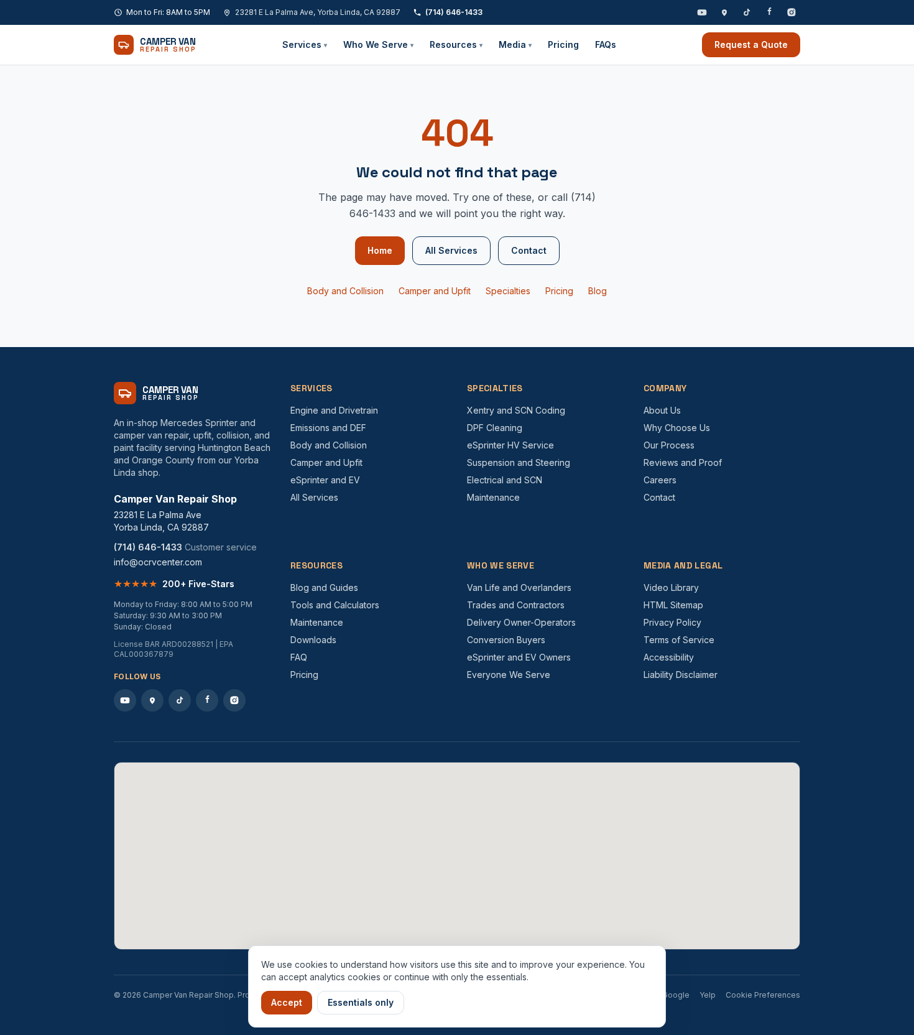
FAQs (605, 44)
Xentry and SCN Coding (516, 410)
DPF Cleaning (494, 427)
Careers (660, 480)
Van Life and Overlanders (519, 587)
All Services (451, 250)
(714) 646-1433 (453, 12)
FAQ (298, 657)
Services (304, 44)
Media (515, 44)
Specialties (508, 290)
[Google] (724, 12)
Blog (597, 290)
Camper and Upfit (435, 290)
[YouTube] (702, 12)
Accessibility (669, 657)
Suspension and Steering (518, 462)
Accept (286, 1002)
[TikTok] (746, 12)
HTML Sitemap (673, 605)
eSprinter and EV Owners (519, 657)
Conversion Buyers (506, 639)
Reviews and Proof (683, 462)
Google (676, 995)
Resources (456, 44)
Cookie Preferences (763, 995)
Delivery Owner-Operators (521, 622)
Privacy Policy (672, 622)
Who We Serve (378, 44)
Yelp (707, 995)
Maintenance (493, 497)
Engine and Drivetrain (334, 410)
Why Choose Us (677, 427)
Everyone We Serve (508, 674)
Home (379, 250)
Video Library (671, 587)
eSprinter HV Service (510, 445)
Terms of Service (679, 639)
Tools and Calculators (334, 605)
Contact (529, 250)
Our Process (669, 445)
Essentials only (361, 1002)
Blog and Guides (324, 587)
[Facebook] (769, 12)
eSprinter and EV (325, 480)
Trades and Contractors (516, 605)
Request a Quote (751, 44)
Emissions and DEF (328, 427)
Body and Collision (345, 290)
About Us (662, 410)
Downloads (313, 639)
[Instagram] (791, 12)
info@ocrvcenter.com (158, 562)
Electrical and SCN (504, 480)
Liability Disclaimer (681, 674)
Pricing (563, 44)
